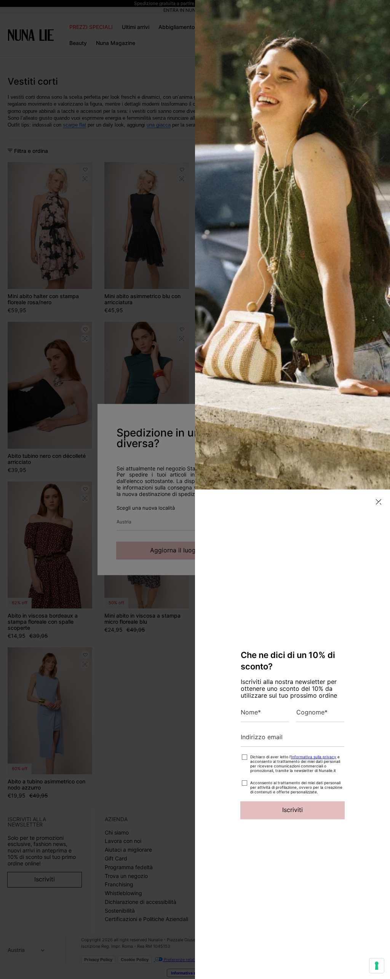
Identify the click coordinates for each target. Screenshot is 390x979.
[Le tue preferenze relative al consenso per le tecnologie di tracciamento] (376, 965)
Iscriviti (292, 810)
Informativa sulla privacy (313, 756)
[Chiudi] (378, 502)
